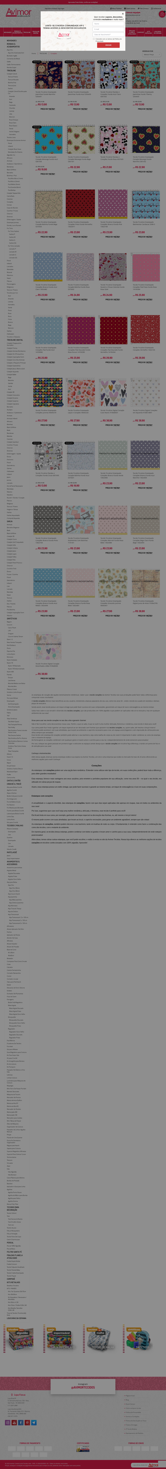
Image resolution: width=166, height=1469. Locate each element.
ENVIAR (108, 45)
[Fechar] (123, 14)
